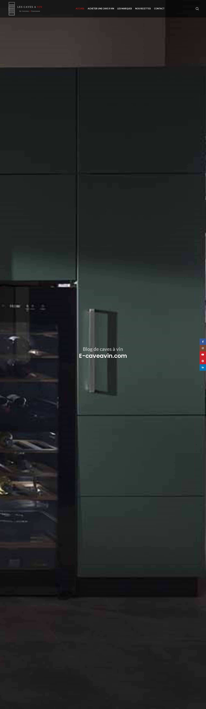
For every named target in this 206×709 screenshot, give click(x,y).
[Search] (197, 8)
